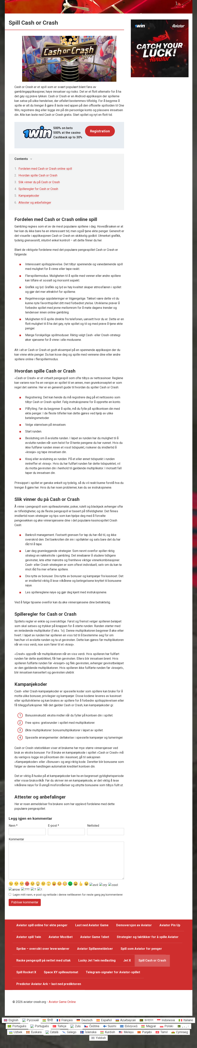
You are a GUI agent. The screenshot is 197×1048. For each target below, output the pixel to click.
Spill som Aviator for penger (141, 949)
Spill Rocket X (26, 972)
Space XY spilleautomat (61, 972)
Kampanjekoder (28, 195)
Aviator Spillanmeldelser (95, 949)
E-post (53, 825)
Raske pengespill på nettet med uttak (43, 960)
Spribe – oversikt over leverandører (42, 949)
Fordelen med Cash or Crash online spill (45, 168)
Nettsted (93, 825)
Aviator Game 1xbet (94, 937)
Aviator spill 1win (28, 937)
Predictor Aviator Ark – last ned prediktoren (48, 984)
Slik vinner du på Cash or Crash (39, 182)
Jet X (127, 960)
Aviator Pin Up (169, 925)
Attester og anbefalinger (34, 202)
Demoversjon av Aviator (134, 925)
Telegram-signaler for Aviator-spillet (113, 972)
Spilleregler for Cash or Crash (38, 189)
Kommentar (16, 839)
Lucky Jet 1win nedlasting (97, 960)
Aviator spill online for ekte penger (42, 925)
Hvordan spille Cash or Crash (37, 175)
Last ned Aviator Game (92, 925)
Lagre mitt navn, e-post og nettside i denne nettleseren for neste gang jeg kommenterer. (68, 894)
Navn (13, 825)
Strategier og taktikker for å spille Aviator (148, 937)
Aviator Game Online (62, 1002)
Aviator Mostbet (61, 937)
